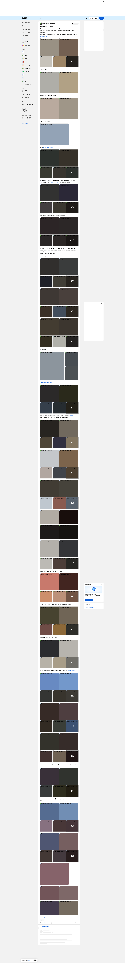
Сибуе (46, 36)
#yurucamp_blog (55, 917)
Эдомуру (72, 415)
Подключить (89, 600)
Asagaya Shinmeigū (48, 147)
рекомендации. (25, 123)
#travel (49, 917)
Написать (94, 18)
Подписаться (75, 23)
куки (29, 960)
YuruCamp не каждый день (49, 23)
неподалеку (65, 764)
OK (35, 960)
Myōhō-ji (52, 256)
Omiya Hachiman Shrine (46, 382)
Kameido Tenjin (71, 670)
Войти (101, 18)
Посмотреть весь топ (90, 607)
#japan (41, 917)
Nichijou (42, 36)
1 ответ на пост (44, 926)
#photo (45, 917)
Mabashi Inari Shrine (55, 182)
